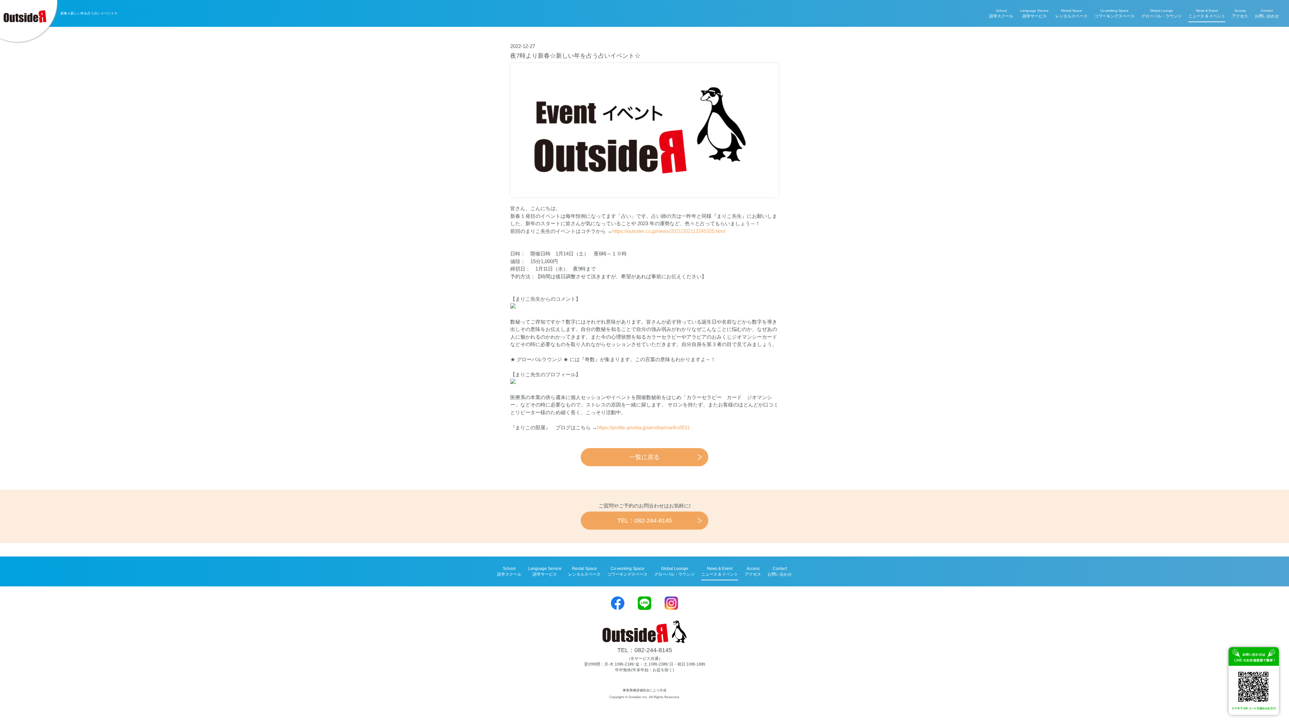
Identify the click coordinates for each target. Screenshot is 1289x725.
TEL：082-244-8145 (644, 520)
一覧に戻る (644, 457)
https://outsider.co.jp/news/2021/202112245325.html (668, 231)
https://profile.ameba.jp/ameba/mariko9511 (643, 427)
